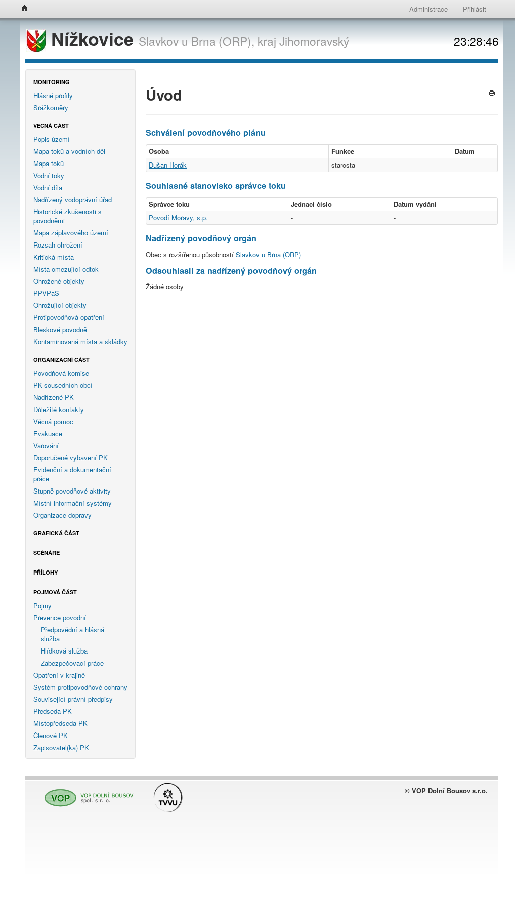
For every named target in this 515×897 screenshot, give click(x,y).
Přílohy (45, 572)
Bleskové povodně (60, 329)
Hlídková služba (64, 651)
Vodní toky (48, 175)
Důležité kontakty (58, 409)
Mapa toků (48, 163)
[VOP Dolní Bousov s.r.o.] (86, 793)
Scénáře (46, 552)
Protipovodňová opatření (68, 317)
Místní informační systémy (72, 503)
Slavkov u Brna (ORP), (196, 41)
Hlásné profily (53, 95)
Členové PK (50, 735)
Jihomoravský (314, 41)
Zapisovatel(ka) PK (61, 747)
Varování (46, 445)
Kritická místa (53, 257)
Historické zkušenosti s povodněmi (67, 216)
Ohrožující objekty (60, 305)
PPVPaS (46, 293)
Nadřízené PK (53, 397)
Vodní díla (47, 187)
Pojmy (42, 605)
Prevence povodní (59, 617)
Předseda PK (52, 711)
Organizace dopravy (62, 515)
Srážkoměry (50, 107)
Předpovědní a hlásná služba (72, 634)
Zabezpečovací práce (72, 663)
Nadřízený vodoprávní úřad (72, 199)
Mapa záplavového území (70, 232)
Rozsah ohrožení (57, 245)
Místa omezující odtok (66, 269)
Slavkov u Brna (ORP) (268, 254)
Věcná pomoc (53, 421)
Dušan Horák (168, 165)
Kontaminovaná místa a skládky (80, 341)
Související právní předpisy (73, 699)
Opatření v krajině (59, 675)
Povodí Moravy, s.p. (178, 217)
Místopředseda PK (60, 723)
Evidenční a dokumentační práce (72, 474)
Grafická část (56, 533)
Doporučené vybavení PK (70, 457)
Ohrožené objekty (58, 281)
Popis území (51, 139)
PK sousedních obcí (63, 385)
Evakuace (47, 433)
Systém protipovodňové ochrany (80, 687)
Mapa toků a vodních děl (69, 151)
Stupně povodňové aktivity (72, 491)
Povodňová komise (61, 373)
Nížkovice (92, 38)
